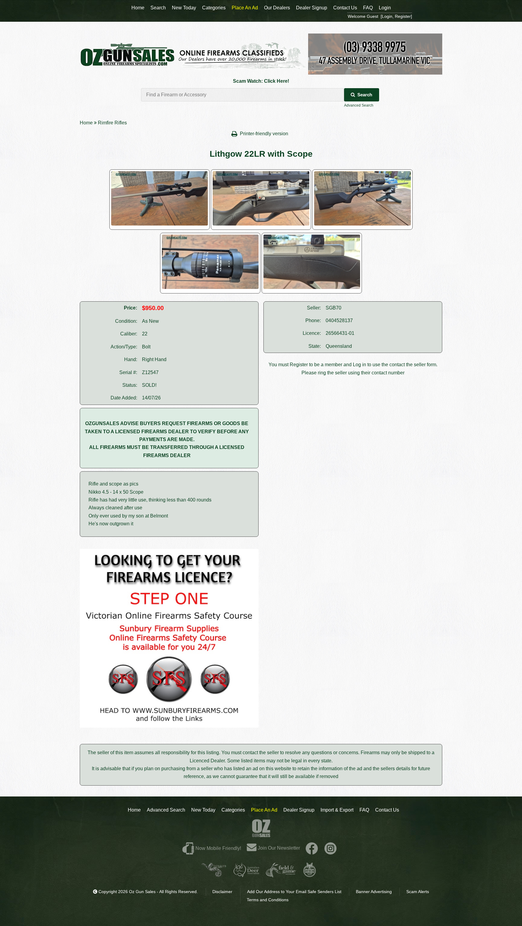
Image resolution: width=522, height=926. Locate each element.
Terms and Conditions (267, 899)
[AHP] (309, 874)
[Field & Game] (281, 874)
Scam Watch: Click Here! (261, 81)
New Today (203, 809)
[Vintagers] (214, 874)
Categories (233, 809)
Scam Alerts (417, 891)
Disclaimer (222, 891)
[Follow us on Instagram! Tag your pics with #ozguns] (330, 848)
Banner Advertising (374, 891)
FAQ (364, 809)
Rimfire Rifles (112, 122)
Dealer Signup (298, 809)
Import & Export (337, 809)
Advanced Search (358, 105)
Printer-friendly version (264, 133)
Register (299, 364)
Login (385, 7)
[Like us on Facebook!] (312, 848)
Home (86, 122)
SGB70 (333, 307)
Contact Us (387, 809)
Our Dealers (277, 7)
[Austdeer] (246, 874)
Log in (359, 364)
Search (364, 94)
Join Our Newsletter (278, 848)
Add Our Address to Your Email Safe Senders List (294, 891)
